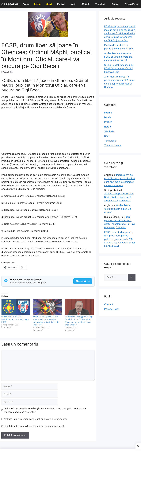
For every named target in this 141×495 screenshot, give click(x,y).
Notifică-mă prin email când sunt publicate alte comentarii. (36, 419)
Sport (49, 4)
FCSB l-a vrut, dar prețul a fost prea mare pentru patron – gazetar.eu (118, 236)
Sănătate (86, 4)
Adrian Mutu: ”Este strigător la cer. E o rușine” (117, 209)
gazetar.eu (10, 4)
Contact (115, 4)
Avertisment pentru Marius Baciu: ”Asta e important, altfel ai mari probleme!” (119, 197)
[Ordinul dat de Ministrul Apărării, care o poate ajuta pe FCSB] (15, 307)
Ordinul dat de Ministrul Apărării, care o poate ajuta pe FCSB (15, 319)
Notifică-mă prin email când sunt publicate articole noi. (34, 426)
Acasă (26, 4)
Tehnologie (100, 4)
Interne (37, 4)
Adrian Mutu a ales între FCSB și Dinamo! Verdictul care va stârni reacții (118, 57)
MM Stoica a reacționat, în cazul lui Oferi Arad (119, 243)
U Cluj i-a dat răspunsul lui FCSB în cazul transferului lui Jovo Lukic (119, 68)
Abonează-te (83, 281)
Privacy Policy (131, 4)
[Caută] (131, 277)
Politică (60, 4)
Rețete (108, 126)
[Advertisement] (48, 132)
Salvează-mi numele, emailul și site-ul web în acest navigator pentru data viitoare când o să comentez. (45, 410)
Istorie (73, 4)
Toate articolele (112, 145)
